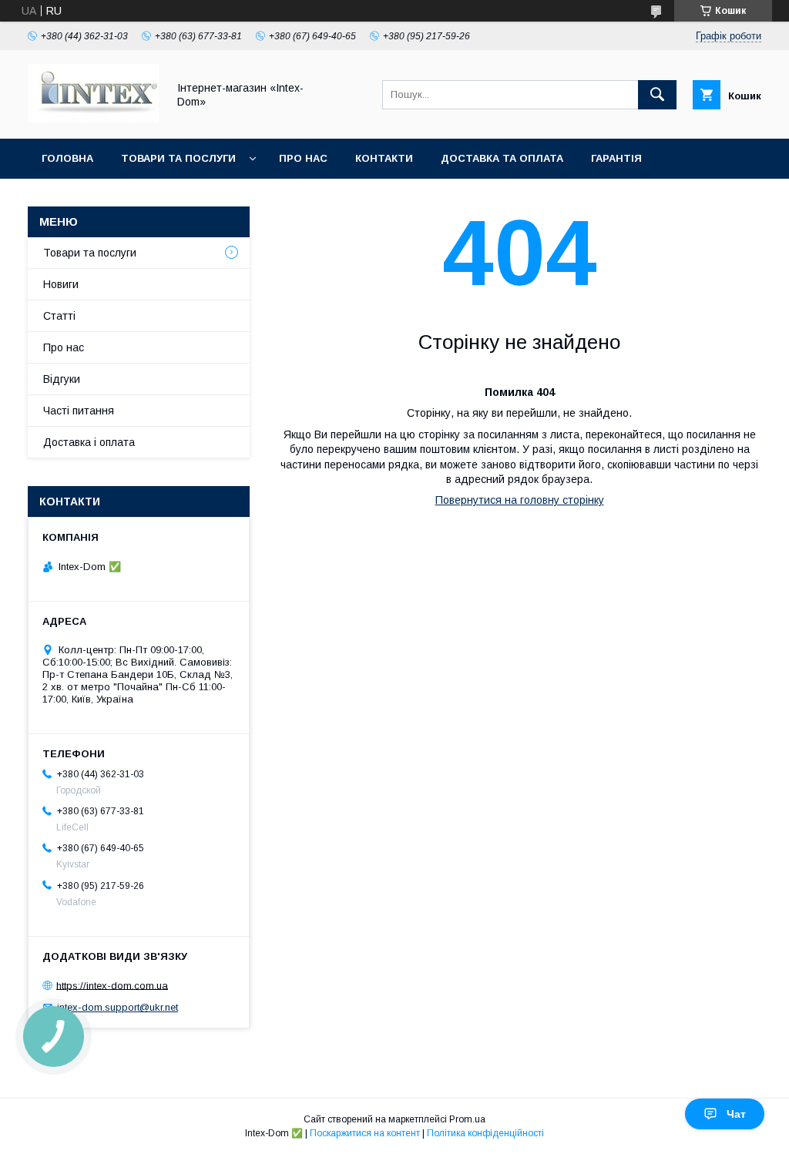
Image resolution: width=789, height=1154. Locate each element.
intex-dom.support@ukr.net (117, 1007)
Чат (736, 1114)
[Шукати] (657, 94)
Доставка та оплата (502, 158)
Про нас (303, 158)
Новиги (61, 284)
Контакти (384, 158)
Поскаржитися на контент (365, 1133)
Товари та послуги (178, 158)
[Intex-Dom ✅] (93, 118)
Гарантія (616, 158)
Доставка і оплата (89, 442)
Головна (67, 158)
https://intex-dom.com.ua (112, 985)
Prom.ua (467, 1119)
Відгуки (61, 379)
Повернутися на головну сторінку (519, 500)
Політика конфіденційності (485, 1133)
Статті (59, 316)
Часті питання (78, 410)
